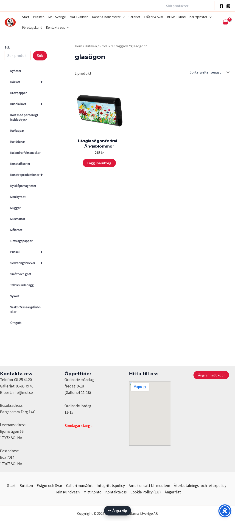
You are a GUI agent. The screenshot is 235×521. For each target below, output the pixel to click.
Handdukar (17, 142)
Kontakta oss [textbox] (16, 373)
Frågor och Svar (49, 485)
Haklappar (17, 130)
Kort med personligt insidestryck (24, 117)
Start (25, 17)
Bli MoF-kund (176, 17)
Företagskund (32, 27)
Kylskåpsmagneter (23, 186)
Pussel (26, 252)
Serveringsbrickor (26, 263)
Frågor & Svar (153, 17)
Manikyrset (17, 197)
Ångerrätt (173, 492)
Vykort (14, 296)
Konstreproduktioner (26, 174)
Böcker (26, 82)
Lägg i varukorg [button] (99, 163)
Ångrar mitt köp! (211, 375)
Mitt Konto (92, 492)
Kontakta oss (55, 27)
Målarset (16, 230)
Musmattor (17, 219)
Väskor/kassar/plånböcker (25, 309)
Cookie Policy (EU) (146, 492)
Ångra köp (117, 510)
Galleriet (134, 17)
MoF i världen (79, 17)
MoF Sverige (57, 17)
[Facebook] (221, 6)
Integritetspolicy (111, 485)
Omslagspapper (21, 241)
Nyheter (15, 71)
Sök (7, 47)
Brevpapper (18, 93)
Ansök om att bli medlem (149, 485)
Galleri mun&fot (79, 485)
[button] (122, 17)
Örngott (15, 323)
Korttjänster (198, 17)
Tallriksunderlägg (22, 285)
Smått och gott (20, 274)
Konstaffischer (20, 164)
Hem (78, 46)
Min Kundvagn (68, 492)
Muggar (15, 208)
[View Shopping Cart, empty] (225, 22)
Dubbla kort (26, 104)
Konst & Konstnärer (106, 17)
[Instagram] (228, 6)
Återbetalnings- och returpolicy (200, 485)
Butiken (39, 17)
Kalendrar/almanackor (25, 153)
